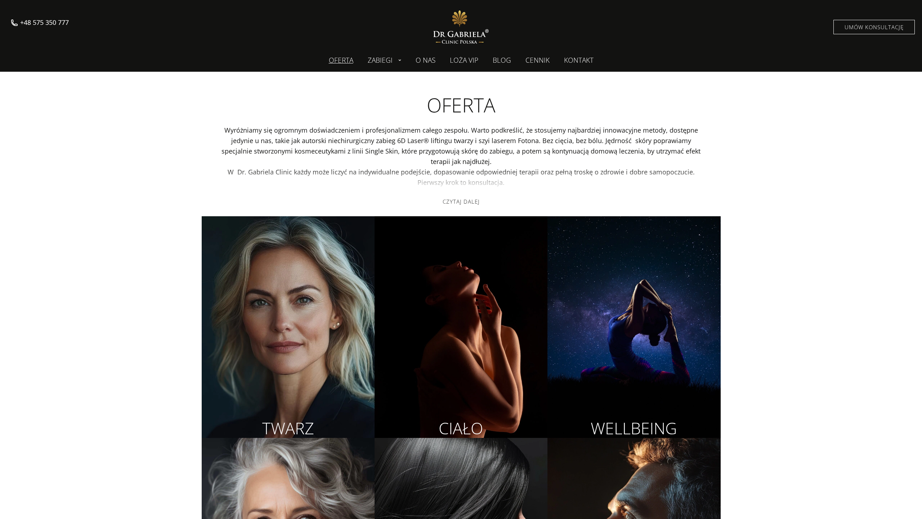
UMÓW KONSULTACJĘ (874, 27)
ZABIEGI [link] (380, 60)
